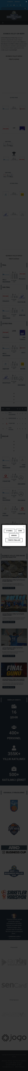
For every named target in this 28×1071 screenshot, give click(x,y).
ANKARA (14, 535)
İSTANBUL (9, 531)
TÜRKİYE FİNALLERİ (14, 540)
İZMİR (20, 531)
